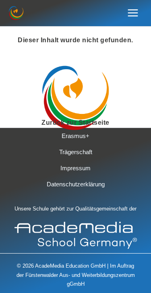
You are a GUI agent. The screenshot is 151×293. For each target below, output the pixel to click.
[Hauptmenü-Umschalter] (133, 13)
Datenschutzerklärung (76, 184)
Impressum (75, 168)
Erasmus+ (75, 136)
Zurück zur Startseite (75, 122)
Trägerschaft (75, 152)
